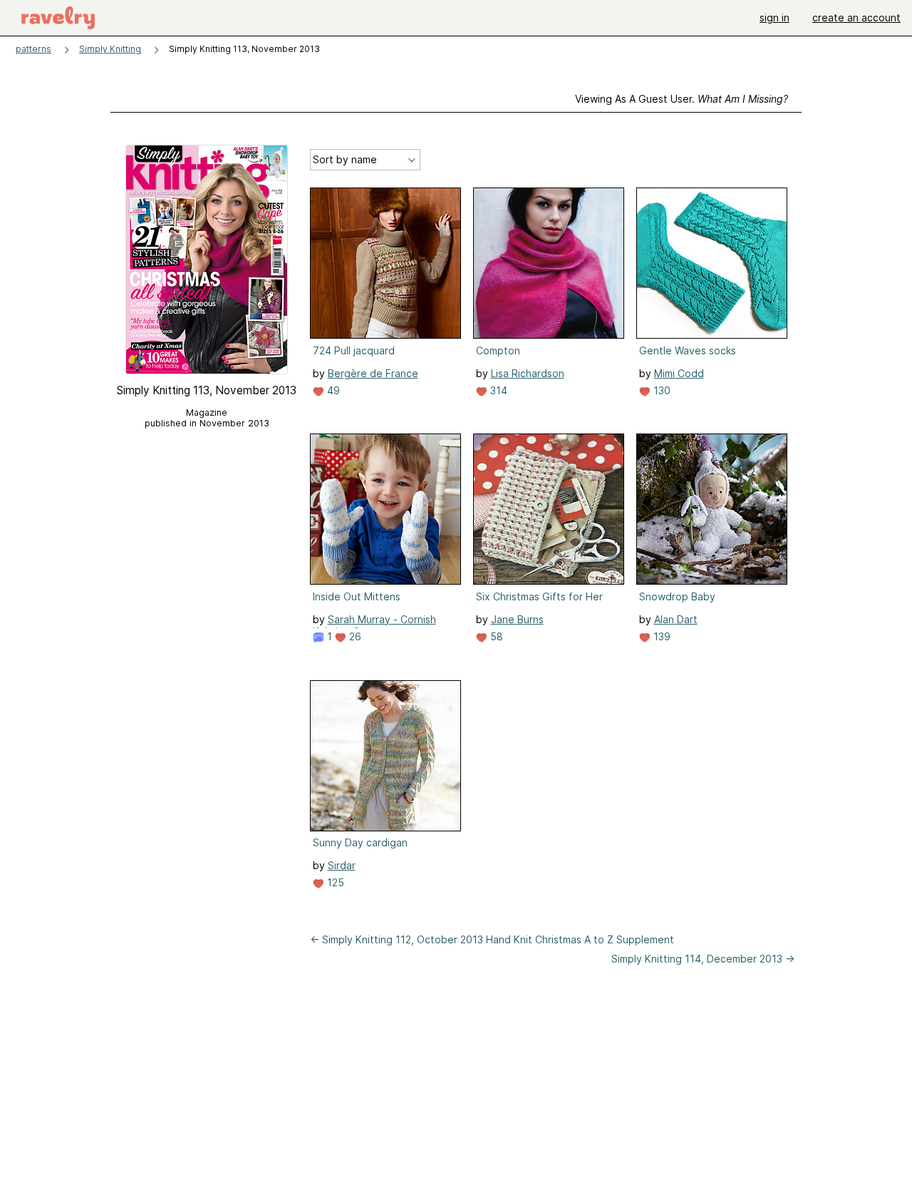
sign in (774, 17)
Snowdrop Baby (677, 596)
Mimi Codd (679, 373)
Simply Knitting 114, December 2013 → (702, 959)
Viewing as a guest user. (681, 99)
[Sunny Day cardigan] (385, 755)
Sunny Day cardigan (360, 842)
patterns (33, 48)
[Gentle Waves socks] (711, 263)
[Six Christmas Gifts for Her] (548, 509)
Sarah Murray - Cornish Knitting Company (374, 625)
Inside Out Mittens (356, 596)
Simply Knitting (110, 48)
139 (660, 636)
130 (660, 390)
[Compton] (548, 263)
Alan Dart (676, 619)
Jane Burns (517, 619)
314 (497, 390)
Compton (498, 350)
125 (334, 882)
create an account (856, 17)
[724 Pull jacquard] (385, 263)
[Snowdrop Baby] (711, 509)
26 (353, 636)
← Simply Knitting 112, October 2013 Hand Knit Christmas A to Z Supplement (492, 939)
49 (332, 390)
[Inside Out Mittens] (385, 509)
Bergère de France (373, 373)
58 (495, 636)
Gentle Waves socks (687, 350)
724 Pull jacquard (354, 350)
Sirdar (342, 865)
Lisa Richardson (527, 373)
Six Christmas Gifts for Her (539, 596)
